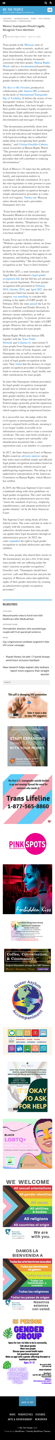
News (33, 18)
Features (7, 18)
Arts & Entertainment (20, 1419)
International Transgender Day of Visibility (25, 96)
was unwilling (20, 296)
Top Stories (44, 18)
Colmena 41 (24, 342)
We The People (26, 1428)
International (21, 18)
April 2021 (36, 289)
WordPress (19, 1431)
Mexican (29, 44)
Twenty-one (30, 197)
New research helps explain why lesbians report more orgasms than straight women (27, 670)
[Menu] (4, 3)
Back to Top (28, 1402)
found (18, 364)
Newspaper (41, 1419)
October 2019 (17, 289)
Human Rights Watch (16, 36)
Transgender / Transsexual (17, 21)
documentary (28, 66)
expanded (14, 541)
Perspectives (25, 1414)
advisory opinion (30, 456)
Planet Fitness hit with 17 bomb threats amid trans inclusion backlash (26, 658)
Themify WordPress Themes (38, 1431)
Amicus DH (30, 91)
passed (33, 303)
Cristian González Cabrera (33, 144)
